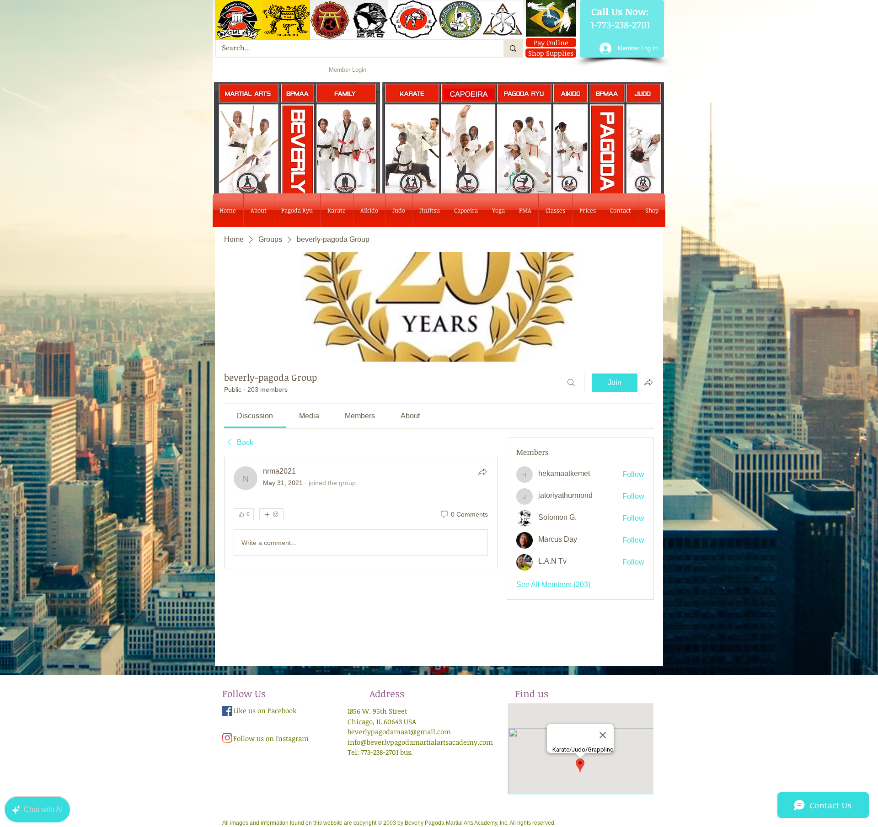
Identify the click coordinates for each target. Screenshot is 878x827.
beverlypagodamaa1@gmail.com (399, 731)
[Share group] (648, 382)
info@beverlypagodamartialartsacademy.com (420, 742)
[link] (255, 416)
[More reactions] (271, 514)
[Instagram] (227, 738)
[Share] (482, 471)
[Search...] (512, 48)
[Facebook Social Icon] (227, 711)
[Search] (571, 382)
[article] (361, 513)
